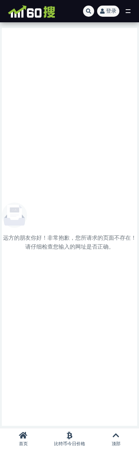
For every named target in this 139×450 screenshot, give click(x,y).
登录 (111, 11)
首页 (23, 443)
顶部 (116, 443)
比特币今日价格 (69, 443)
